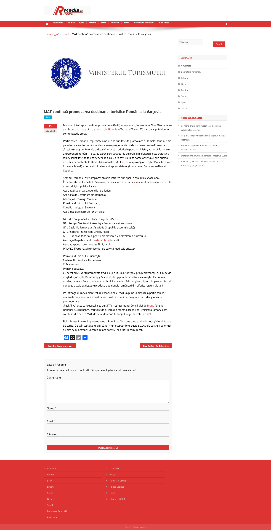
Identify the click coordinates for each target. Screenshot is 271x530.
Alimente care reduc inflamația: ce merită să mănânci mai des (201, 147)
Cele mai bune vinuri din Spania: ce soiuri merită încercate (203, 137)
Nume (51, 408)
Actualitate (58, 22)
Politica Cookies (117, 486)
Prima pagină (51, 34)
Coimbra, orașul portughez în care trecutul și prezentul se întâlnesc (201, 127)
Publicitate (164, 22)
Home (112, 492)
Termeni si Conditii (118, 480)
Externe (92, 22)
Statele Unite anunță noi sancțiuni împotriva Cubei (204, 155)
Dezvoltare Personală (144, 22)
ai (134, 182)
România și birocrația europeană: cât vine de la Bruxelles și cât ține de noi (202, 163)
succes (126, 162)
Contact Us (115, 468)
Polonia (112, 129)
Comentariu (55, 377)
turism (99, 129)
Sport (81, 22)
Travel (127, 22)
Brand (150, 305)
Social (103, 22)
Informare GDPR (117, 499)
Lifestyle (115, 22)
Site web (52, 434)
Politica (71, 22)
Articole (113, 474)
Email (51, 421)
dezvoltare (102, 240)
